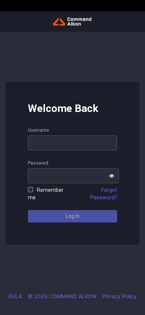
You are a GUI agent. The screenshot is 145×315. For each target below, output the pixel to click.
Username (38, 130)
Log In (73, 216)
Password (38, 163)
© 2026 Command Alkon (62, 296)
